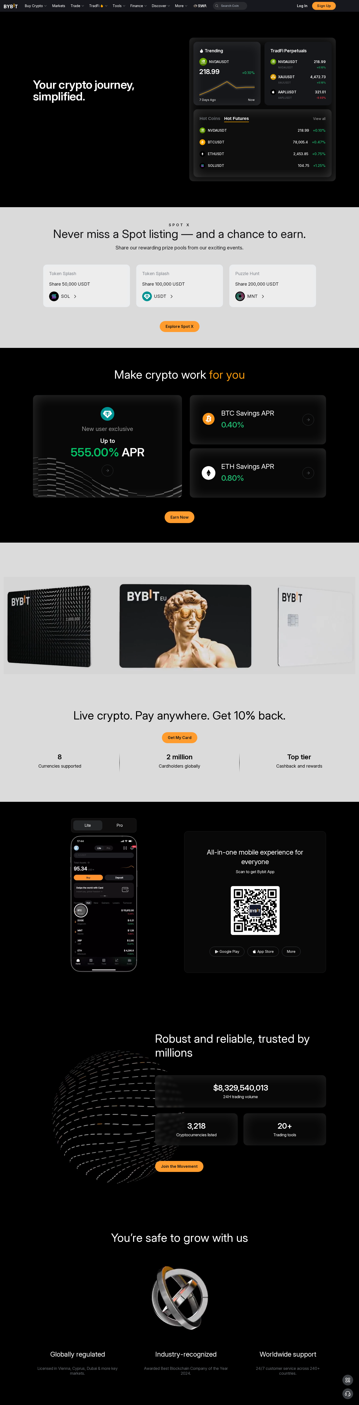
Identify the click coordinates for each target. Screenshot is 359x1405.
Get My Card (179, 737)
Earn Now (179, 517)
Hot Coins (210, 118)
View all (319, 118)
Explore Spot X (180, 326)
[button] (347, 1380)
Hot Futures (236, 118)
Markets (58, 6)
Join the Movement (179, 1166)
